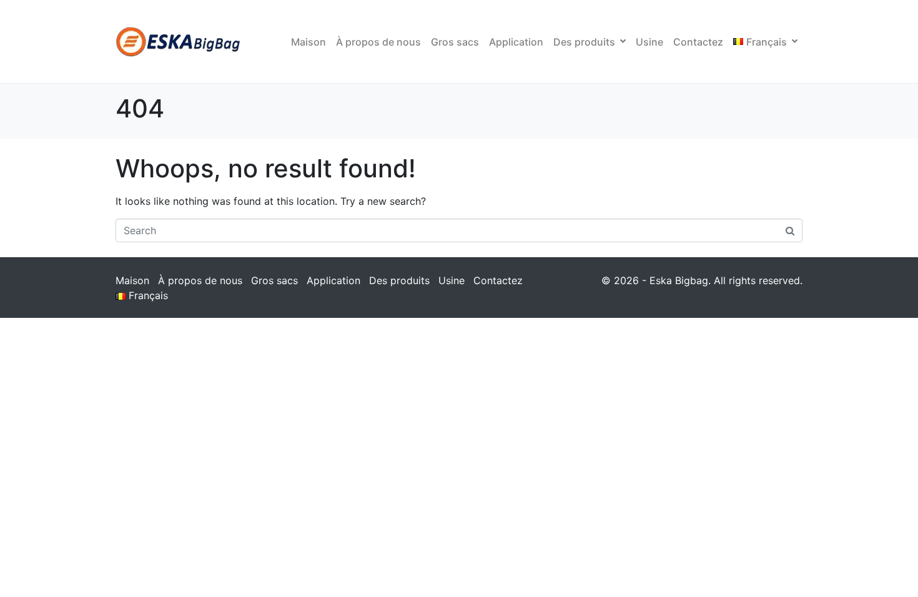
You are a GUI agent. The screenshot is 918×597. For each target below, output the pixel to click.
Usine (649, 42)
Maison (308, 42)
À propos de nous (378, 42)
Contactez (698, 42)
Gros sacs (455, 42)
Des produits (584, 42)
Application (516, 42)
